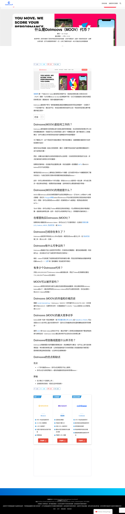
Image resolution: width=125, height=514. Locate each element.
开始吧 (42, 440)
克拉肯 (62, 416)
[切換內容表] (41, 116)
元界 (47, 261)
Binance (43, 416)
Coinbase (82, 416)
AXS (38, 331)
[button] (120, 3)
